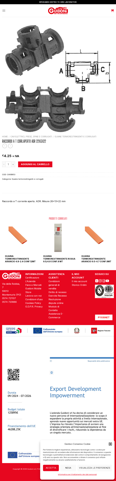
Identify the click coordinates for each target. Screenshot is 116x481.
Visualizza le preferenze (94, 467)
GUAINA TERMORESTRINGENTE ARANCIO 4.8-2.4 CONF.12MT (20, 259)
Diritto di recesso (57, 292)
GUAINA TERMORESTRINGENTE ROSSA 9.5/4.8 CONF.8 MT (59, 259)
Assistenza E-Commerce (56, 315)
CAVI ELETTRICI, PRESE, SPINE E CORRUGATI (31, 136)
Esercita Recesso (58, 295)
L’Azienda (30, 281)
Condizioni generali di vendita (54, 285)
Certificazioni (32, 277)
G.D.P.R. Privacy (34, 306)
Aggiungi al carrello (35, 164)
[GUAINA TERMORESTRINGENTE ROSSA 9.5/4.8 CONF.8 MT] (58, 238)
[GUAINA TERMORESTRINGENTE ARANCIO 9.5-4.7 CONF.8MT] (96, 238)
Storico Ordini (79, 285)
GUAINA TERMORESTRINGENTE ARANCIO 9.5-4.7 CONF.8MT (96, 259)
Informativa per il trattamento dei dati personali (77, 474)
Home (5, 136)
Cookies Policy (33, 303)
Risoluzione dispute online (56, 301)
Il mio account (79, 281)
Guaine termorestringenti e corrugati (75, 136)
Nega (68, 467)
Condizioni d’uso (34, 299)
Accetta (51, 467)
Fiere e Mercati (33, 285)
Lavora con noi (33, 295)
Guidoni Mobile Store (33, 290)
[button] (110, 444)
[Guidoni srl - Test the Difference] (58, 10)
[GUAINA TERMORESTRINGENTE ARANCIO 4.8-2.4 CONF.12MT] (20, 238)
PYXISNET (104, 317)
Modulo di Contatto (54, 308)
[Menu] (4, 10)
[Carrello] (112, 10)
